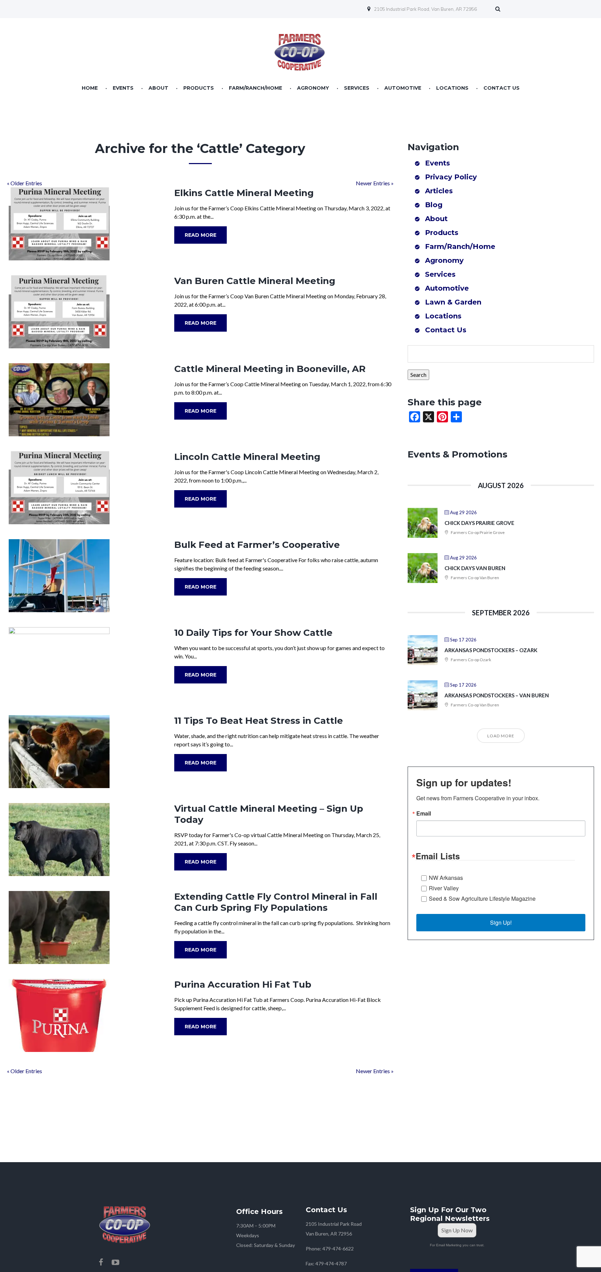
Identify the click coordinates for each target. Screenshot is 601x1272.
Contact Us (501, 88)
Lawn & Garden (453, 302)
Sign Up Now (457, 1230)
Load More (500, 735)
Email (423, 813)
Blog (433, 205)
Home (90, 88)
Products (198, 88)
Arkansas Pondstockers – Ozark (490, 650)
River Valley (444, 888)
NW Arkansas (446, 878)
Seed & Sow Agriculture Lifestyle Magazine (482, 898)
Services (356, 88)
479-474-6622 (338, 1248)
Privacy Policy (451, 177)
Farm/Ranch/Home (255, 88)
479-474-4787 (331, 1263)
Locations (452, 88)
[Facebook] (101, 1262)
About (158, 88)
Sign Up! (501, 922)
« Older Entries (24, 183)
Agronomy (313, 88)
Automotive (402, 88)
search (499, 10)
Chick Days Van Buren (474, 568)
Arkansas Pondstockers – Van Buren (496, 695)
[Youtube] (115, 1262)
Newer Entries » (375, 183)
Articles (439, 191)
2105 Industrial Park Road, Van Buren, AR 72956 (425, 9)
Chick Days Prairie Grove (479, 523)
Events (123, 88)
